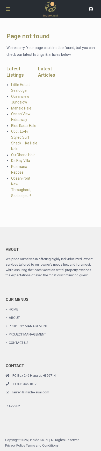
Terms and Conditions (42, 445)
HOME (13, 309)
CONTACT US (18, 343)
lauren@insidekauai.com (30, 392)
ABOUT (14, 318)
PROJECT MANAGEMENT (27, 334)
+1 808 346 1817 (24, 384)
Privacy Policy (15, 445)
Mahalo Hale (21, 108)
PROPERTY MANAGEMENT (28, 326)
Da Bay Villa (20, 161)
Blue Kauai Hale (23, 126)
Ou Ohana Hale (23, 155)
